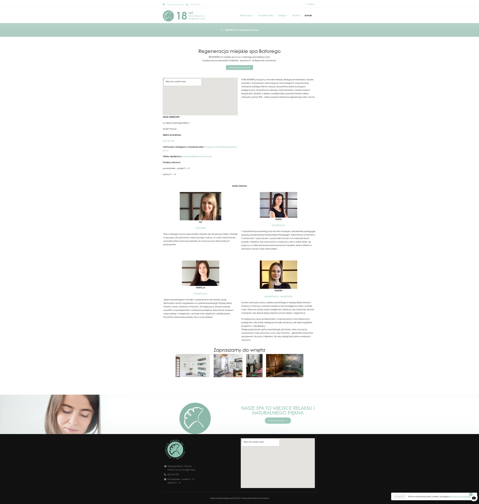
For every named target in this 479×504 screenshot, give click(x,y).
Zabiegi (281, 15)
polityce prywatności (461, 496)
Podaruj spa (245, 15)
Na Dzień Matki (265, 15)
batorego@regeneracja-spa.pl (197, 156)
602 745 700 (168, 140)
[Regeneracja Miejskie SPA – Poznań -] (184, 15)
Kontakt (308, 15)
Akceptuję (399, 496)
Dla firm (296, 15)
